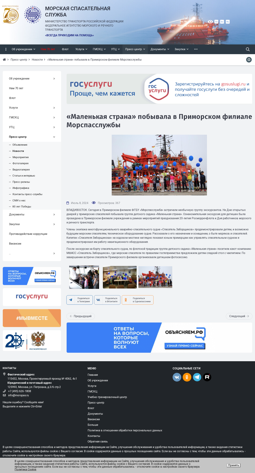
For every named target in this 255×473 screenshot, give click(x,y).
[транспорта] (32, 340)
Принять (233, 465)
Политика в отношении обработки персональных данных (125, 430)
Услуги (92, 386)
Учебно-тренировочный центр (107, 397)
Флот (91, 408)
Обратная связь (98, 441)
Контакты (94, 436)
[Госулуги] (159, 89)
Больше (93, 424)
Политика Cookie (25, 469)
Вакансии (94, 419)
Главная (93, 374)
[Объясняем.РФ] (159, 338)
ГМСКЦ (92, 391)
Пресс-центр (96, 402)
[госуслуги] (32, 297)
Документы (95, 413)
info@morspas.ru (18, 395)
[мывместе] (32, 318)
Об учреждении (98, 380)
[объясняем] (32, 276)
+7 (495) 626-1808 (19, 391)
